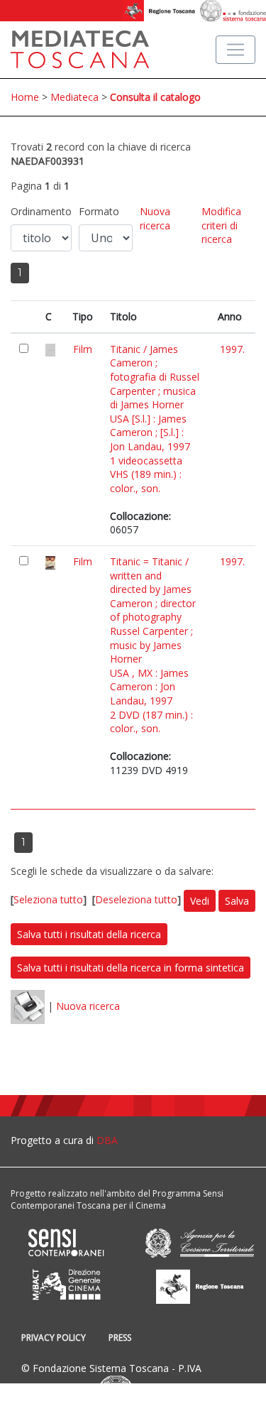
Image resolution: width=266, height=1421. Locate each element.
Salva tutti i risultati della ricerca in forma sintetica (130, 967)
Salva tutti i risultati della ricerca (89, 934)
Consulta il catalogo (155, 97)
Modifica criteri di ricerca (221, 225)
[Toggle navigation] (235, 50)
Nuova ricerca (155, 218)
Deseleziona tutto (136, 899)
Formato (99, 211)
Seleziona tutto (48, 899)
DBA (107, 1140)
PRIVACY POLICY (53, 1338)
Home (25, 97)
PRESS (120, 1338)
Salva (237, 901)
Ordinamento (41, 211)
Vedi (199, 901)
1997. (232, 349)
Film (82, 349)
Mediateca (74, 97)
